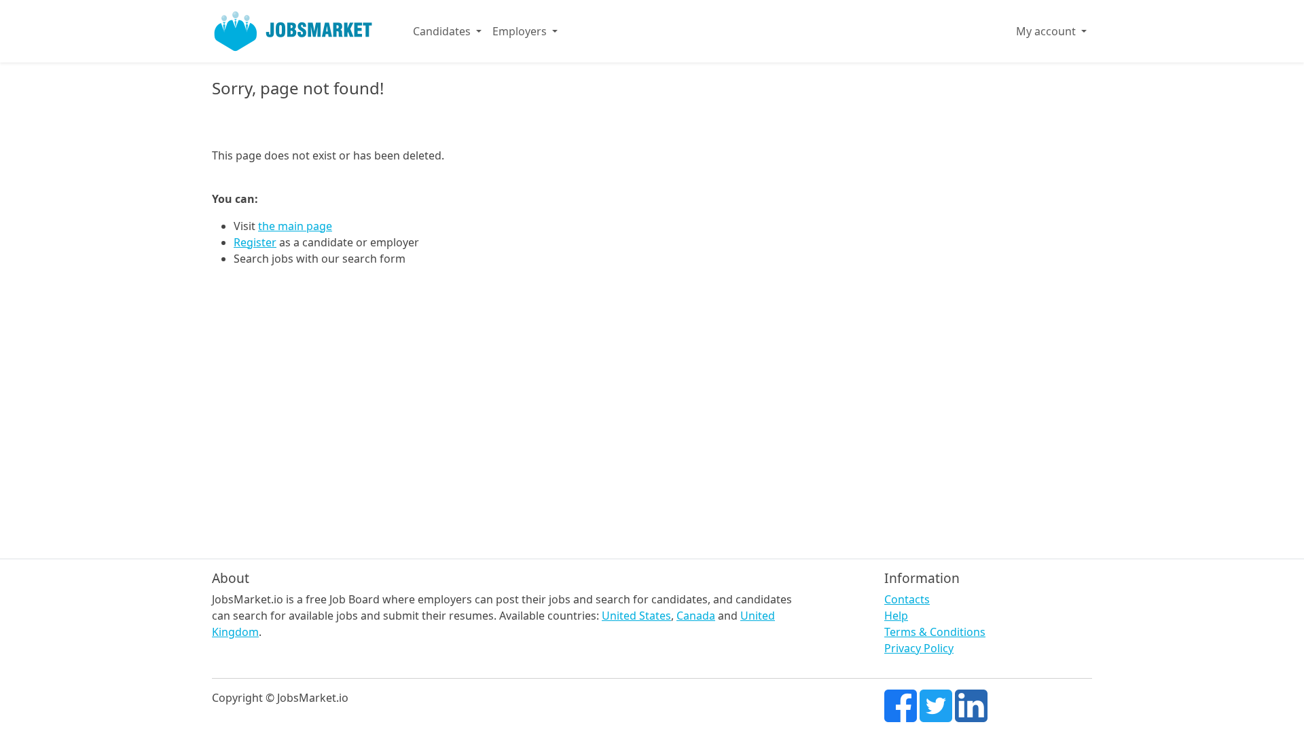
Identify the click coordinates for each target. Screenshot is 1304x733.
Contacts (907, 599)
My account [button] (1047, 31)
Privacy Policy (919, 648)
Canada (695, 615)
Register (255, 242)
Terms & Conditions (934, 631)
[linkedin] (971, 704)
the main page (295, 226)
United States (636, 615)
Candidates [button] (443, 31)
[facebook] (900, 704)
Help (896, 615)
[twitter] (936, 704)
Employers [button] (520, 31)
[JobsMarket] (293, 31)
